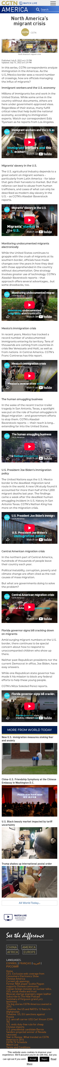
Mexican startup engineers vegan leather (28, 993)
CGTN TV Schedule (16, 1042)
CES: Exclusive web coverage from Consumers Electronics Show (25, 975)
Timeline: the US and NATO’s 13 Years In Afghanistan (28, 1010)
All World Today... (29, 902)
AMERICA (15, 9)
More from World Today (29, 730)
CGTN (33, 32)
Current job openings (17, 981)
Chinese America (15, 978)
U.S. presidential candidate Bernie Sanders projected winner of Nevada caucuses (26, 1032)
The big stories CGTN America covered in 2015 (28, 1005)
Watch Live (12, 1044)
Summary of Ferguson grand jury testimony (24, 1000)
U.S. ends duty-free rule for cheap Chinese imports (25, 1025)
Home (9, 971)
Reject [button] (44, 1059)
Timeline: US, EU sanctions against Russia (25, 1015)
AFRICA (12, 952)
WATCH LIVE (30, 3)
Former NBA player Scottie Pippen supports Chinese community (25, 985)
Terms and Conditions (18, 1047)
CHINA (12, 947)
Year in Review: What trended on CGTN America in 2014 (27, 1038)
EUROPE (30, 952)
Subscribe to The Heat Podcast (23, 996)
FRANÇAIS (25, 963)
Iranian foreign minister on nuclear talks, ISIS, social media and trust (29, 990)
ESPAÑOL (11, 963)
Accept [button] (33, 1059)
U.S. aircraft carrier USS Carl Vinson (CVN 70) (29, 1020)
